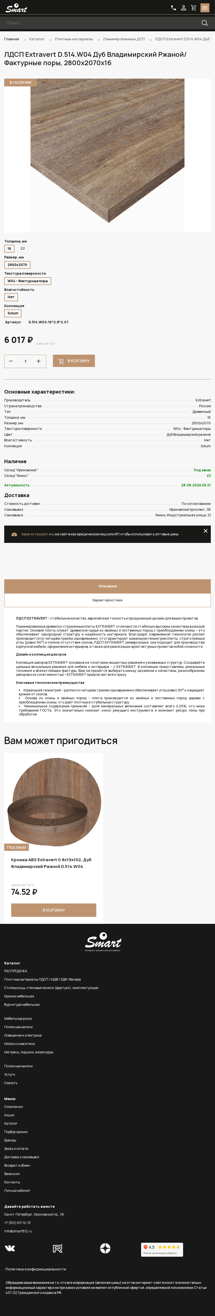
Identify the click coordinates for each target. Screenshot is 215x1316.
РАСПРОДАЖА (15, 971)
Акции (9, 1115)
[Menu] (204, 7)
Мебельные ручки (18, 1018)
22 (22, 248)
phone (173, 7)
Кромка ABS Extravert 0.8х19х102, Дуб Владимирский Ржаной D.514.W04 (51, 863)
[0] (193, 7)
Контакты (12, 1182)
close (206, 531)
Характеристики (107, 600)
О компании (13, 1106)
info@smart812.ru (18, 1231)
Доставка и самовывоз (21, 1157)
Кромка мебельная (19, 996)
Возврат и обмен (17, 1165)
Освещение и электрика (23, 1035)
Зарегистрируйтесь (37, 534)
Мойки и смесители (19, 1043)
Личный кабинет (17, 1190)
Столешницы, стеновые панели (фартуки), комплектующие (51, 987)
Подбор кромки (16, 1131)
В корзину (79, 361)
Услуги (9, 1074)
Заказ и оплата (16, 1148)
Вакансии (12, 1173)
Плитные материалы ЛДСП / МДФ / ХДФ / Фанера (42, 979)
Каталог (11, 1123)
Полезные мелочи (18, 1027)
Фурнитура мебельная (22, 1004)
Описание (108, 586)
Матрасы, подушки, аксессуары (28, 1052)
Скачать (10, 1082)
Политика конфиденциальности (36, 1269)
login (183, 7)
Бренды (10, 1140)
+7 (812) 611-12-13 (17, 1222)
